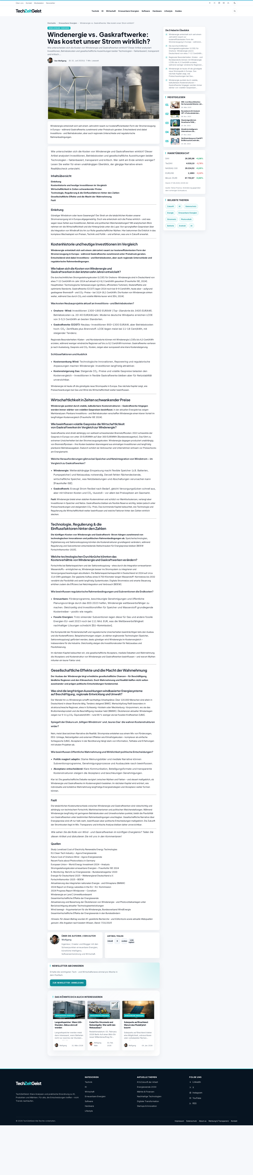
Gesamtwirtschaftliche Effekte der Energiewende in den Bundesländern (85, 913)
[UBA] (142, 715)
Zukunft (170, 206)
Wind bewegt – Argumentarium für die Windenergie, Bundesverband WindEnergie (91, 909)
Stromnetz (171, 219)
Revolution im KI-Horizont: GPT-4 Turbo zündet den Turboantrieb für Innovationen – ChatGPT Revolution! (192, 112)
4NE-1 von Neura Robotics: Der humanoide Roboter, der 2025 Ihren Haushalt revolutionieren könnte (191, 103)
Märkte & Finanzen (145, 1092)
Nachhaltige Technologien (149, 1096)
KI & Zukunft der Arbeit (147, 1082)
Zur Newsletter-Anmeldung (68, 983)
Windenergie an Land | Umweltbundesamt (71, 894)
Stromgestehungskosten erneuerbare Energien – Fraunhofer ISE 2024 (85, 868)
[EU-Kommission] (102, 625)
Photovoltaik (186, 219)
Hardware (157, 11)
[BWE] (107, 703)
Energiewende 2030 (146, 1087)
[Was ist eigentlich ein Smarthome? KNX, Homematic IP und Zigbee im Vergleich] (175, 122)
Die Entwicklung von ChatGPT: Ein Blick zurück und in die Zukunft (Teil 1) (192, 139)
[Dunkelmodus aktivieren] (234, 2)
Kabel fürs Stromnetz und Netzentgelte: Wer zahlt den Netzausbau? (102, 1025)
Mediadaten (39, 3)
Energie (170, 213)
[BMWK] (112, 711)
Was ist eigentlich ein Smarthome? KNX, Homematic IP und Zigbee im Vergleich (191, 121)
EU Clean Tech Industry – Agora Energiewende (73, 853)
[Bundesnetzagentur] (127, 436)
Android (182, 226)
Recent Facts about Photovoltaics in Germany (73, 860)
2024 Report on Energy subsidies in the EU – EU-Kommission (81, 887)
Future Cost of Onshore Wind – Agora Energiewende (76, 857)
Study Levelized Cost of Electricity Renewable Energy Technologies (84, 849)
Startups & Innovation (147, 1106)
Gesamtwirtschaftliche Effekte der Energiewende (75, 898)
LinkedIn (110, 941)
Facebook (124, 941)
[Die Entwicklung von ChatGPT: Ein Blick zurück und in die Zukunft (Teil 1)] (175, 141)
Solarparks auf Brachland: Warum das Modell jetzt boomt (136, 1025)
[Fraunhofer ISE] (62, 483)
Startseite (51, 23)
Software (146, 11)
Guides (178, 11)
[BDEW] (117, 584)
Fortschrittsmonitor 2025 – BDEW (67, 879)
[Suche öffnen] (234, 11)
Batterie (170, 226)
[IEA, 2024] (118, 296)
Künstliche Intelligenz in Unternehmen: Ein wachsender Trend (189, 130)
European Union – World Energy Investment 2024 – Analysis (80, 864)
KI (102, 11)
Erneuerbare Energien (128, 11)
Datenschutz (191, 206)
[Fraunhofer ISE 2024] (91, 417)
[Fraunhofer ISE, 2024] (136, 281)
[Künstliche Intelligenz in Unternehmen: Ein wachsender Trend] (175, 132)
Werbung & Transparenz (218, 1121)
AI (191, 226)
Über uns (19, 3)
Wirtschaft (111, 11)
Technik (95, 11)
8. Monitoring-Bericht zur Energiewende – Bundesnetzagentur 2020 (84, 872)
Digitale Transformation (148, 1101)
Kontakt (29, 3)
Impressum (179, 1121)
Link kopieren (131, 941)
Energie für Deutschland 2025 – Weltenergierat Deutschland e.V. (82, 875)
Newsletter (50, 3)
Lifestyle (168, 11)
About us (202, 1121)
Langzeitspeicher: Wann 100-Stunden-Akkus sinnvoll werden (68, 1025)
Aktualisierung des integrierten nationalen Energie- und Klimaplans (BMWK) (88, 883)
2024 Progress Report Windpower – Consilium (73, 890)
